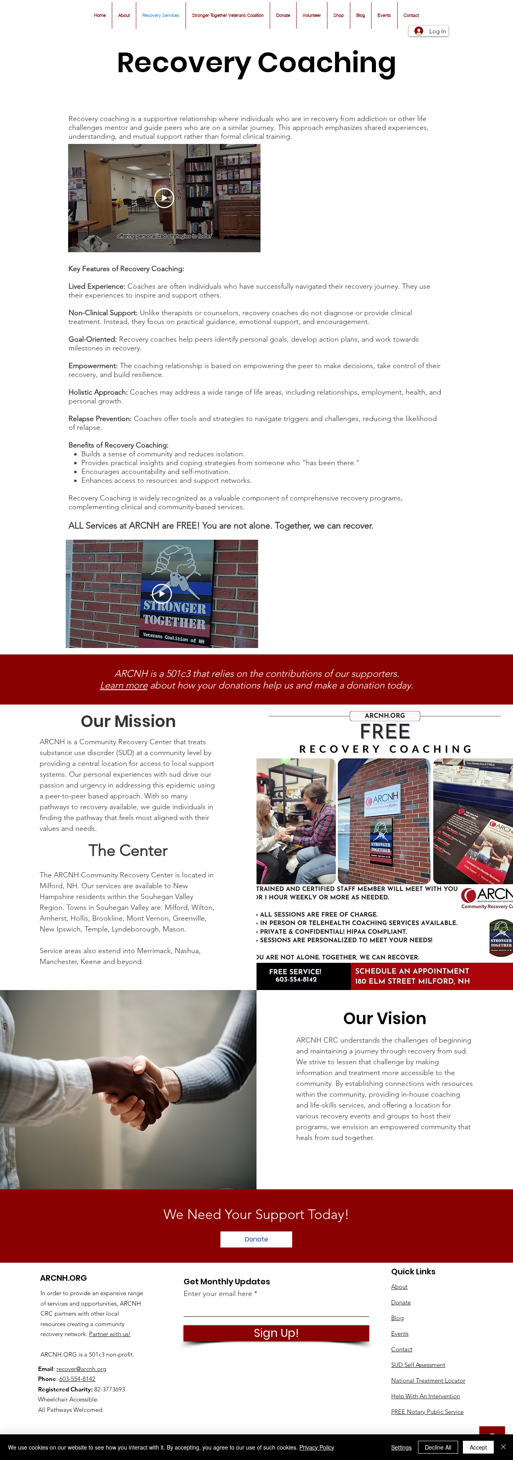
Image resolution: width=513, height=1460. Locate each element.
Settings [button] (401, 1447)
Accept (478, 1447)
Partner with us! (110, 1334)
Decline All (438, 1447)
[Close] (503, 1447)
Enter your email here (218, 1293)
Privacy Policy (316, 1447)
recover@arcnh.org (81, 1369)
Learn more (123, 685)
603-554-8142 (77, 1379)
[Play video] (164, 198)
